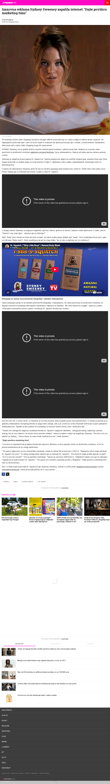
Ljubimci (5, 747)
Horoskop (6, 768)
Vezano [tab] (90, 644)
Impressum (34, 773)
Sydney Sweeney (27, 481)
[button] (107, 2)
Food (4, 736)
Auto (4, 757)
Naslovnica (7, 710)
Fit (3, 752)
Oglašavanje (5, 773)
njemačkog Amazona (10, 469)
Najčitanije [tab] (55, 644)
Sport (4, 720)
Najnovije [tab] (19, 644)
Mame (4, 742)
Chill (4, 763)
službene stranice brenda (87, 467)
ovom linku (65, 488)
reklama (6, 481)
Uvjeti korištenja (44, 773)
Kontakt (27, 773)
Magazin (5, 726)
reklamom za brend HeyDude (42, 152)
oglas (15, 481)
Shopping (6, 731)
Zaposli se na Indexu (17, 773)
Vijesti (5, 715)
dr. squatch (41, 481)
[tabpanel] (55, 676)
